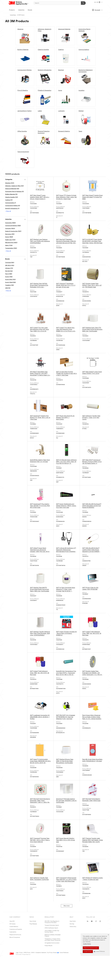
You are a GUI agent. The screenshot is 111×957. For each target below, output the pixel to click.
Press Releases (33, 923)
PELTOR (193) (9, 271)
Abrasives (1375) (9, 183)
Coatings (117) (9, 200)
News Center (33, 921)
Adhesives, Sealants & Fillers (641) (14, 186)
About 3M (12, 921)
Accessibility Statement (41, 952)
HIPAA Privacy (27, 952)
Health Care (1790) (10, 239)
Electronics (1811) (9, 234)
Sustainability (13, 932)
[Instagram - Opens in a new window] (100, 921)
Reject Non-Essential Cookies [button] (90, 947)
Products (12, 10)
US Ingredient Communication (52, 943)
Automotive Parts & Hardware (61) (14, 191)
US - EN (96, 2)
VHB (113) (7, 288)
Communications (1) (10, 203)
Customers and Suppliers (16, 929)
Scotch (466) (8, 276)
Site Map (72, 923)
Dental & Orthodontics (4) (12, 208)
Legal (17, 952)
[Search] (83, 3)
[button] (99, 951)
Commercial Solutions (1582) (13, 225)
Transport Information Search (52, 925)
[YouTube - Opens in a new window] (91, 921)
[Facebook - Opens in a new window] (96, 921)
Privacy (21, 952)
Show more (67, 905)
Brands (30, 10)
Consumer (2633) (10, 228)
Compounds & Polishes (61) (12, 205)
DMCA (33, 952)
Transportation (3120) (11, 248)
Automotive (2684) (10, 223)
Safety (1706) (8, 245)
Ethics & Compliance (15, 937)
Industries (21, 10)
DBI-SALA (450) (9, 265)
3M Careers (12, 923)
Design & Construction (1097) (13, 231)
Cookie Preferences (64, 952)
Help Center (73, 921)
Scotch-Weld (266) (10, 282)
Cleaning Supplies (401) (11, 197)
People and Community (15, 934)
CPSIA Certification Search (51, 928)
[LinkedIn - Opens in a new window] (87, 921)
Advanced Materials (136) (12, 188)
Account (97, 10)
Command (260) (9, 262)
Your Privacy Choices (52, 952)
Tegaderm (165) (9, 285)
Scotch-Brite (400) (10, 279)
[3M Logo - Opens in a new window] (18, 3)
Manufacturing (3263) (11, 242)
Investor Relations (14, 926)
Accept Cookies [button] (87, 951)
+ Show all (8, 211)
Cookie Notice (87, 944)
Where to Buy (73, 926)
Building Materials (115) (11, 194)
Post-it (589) (8, 274)
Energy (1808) (9, 237)
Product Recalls (48, 945)
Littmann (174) (9, 268)
